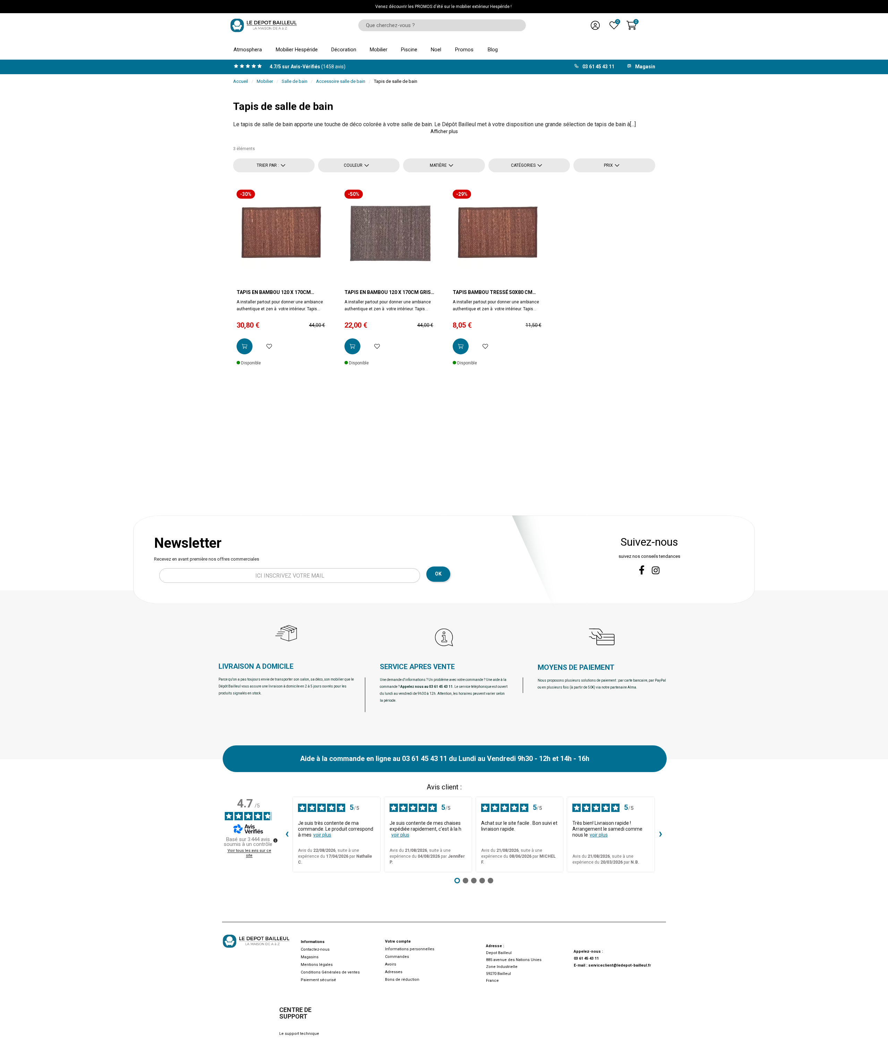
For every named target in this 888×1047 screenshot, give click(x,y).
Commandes (397, 956)
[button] (444, 131)
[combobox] (439, 25)
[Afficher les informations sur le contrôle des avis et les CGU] (275, 840)
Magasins (309, 957)
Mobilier (265, 81)
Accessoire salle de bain (340, 81)
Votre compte (398, 941)
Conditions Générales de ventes (330, 972)
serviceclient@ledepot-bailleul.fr (619, 965)
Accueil (240, 81)
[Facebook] (641, 569)
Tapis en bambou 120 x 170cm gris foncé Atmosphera (387, 292)
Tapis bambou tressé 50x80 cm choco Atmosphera (492, 292)
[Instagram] (656, 570)
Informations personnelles (409, 949)
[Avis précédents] (287, 834)
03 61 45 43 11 (586, 958)
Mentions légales (317, 964)
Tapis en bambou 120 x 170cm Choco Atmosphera (274, 292)
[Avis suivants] (660, 834)
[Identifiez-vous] (595, 25)
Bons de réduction (402, 979)
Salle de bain (294, 81)
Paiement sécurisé (318, 980)
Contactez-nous (315, 949)
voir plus (322, 835)
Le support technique (299, 1033)
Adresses (393, 972)
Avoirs (390, 964)
